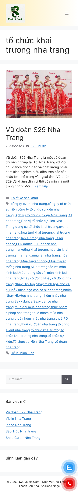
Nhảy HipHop (25, 284)
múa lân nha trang (46, 255)
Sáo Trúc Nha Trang (21, 431)
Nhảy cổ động (31, 278)
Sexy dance (23, 301)
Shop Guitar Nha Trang (23, 438)
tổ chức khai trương (45, 330)
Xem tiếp (41, 186)
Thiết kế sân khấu (24, 198)
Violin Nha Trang (18, 418)
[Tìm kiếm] (67, 379)
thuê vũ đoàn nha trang (39, 324)
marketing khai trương (31, 249)
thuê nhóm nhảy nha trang (35, 318)
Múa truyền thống (34, 261)
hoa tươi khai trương (36, 232)
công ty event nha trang (29, 204)
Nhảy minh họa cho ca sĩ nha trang (35, 290)
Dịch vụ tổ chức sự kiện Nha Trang (41, 215)
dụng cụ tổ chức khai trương (36, 227)
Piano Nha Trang (18, 425)
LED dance (24, 244)
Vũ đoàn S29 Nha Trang (24, 412)
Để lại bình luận (22, 353)
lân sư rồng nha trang (37, 238)
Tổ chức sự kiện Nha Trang (33, 341)
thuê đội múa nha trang (32, 307)
